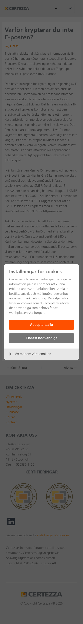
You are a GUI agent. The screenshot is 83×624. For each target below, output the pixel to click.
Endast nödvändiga (41, 338)
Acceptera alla (41, 325)
